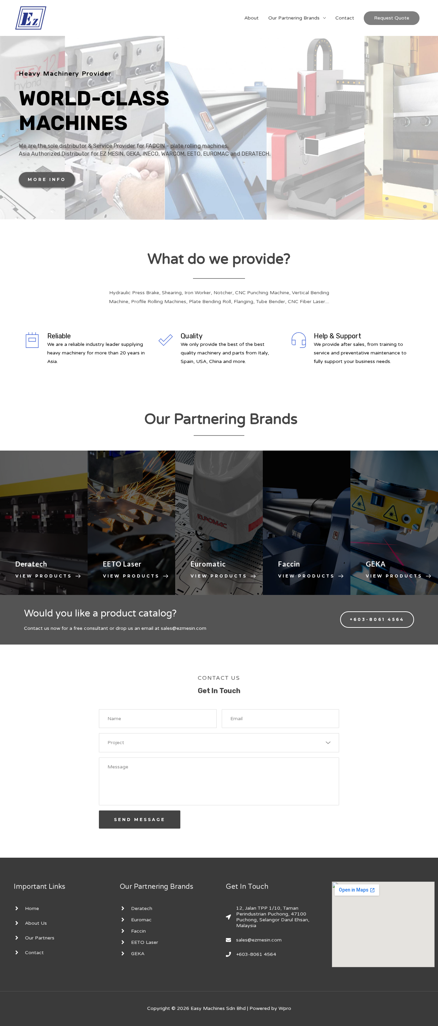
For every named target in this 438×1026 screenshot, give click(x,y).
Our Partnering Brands (294, 18)
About (251, 18)
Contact (344, 18)
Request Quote (391, 18)
